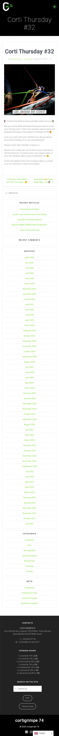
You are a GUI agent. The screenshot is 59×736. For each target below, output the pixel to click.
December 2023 (29, 404)
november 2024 (29, 346)
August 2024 (29, 362)
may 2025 (29, 315)
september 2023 (29, 419)
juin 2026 (29, 263)
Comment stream (29, 598)
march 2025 (29, 325)
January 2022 (30, 503)
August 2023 (29, 424)
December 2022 (29, 456)
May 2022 (29, 482)
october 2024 (29, 351)
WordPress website (29, 603)
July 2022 (29, 471)
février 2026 (29, 284)
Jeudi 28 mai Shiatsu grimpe (29, 220)
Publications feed (29, 593)
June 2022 (29, 477)
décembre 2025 (29, 289)
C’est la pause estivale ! (29, 209)
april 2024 (29, 383)
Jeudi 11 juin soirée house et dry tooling (29, 214)
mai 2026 (30, 268)
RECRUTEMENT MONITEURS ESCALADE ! (29, 225)
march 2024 (29, 388)
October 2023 (29, 414)
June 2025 (29, 310)
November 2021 (29, 513)
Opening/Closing (29, 556)
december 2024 (29, 341)
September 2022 (29, 466)
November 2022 (29, 461)
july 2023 (29, 430)
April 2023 (29, 435)
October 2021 (29, 518)
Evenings (28, 59)
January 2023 (30, 451)
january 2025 (29, 336)
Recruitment (29, 561)
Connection (29, 588)
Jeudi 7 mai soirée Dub (29, 230)
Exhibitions (29, 540)
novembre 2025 (29, 294)
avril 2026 (29, 273)
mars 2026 (29, 278)
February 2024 (29, 393)
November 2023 (29, 409)
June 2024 (29, 372)
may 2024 (29, 377)
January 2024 (30, 398)
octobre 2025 (29, 299)
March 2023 (29, 440)
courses (29, 571)
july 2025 (29, 304)
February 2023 (29, 445)
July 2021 (29, 524)
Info (29, 545)
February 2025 (29, 330)
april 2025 (29, 320)
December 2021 (29, 508)
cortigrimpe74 (16, 59)
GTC (27, 698)
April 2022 (29, 487)
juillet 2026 (29, 257)
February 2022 (29, 497)
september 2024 (29, 357)
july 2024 (29, 367)
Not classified (29, 550)
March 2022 (29, 492)
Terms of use (27, 706)
